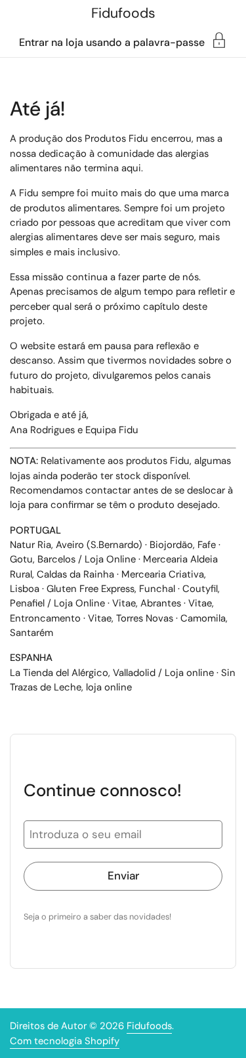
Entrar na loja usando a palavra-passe (112, 41)
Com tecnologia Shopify (64, 1040)
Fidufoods (123, 13)
